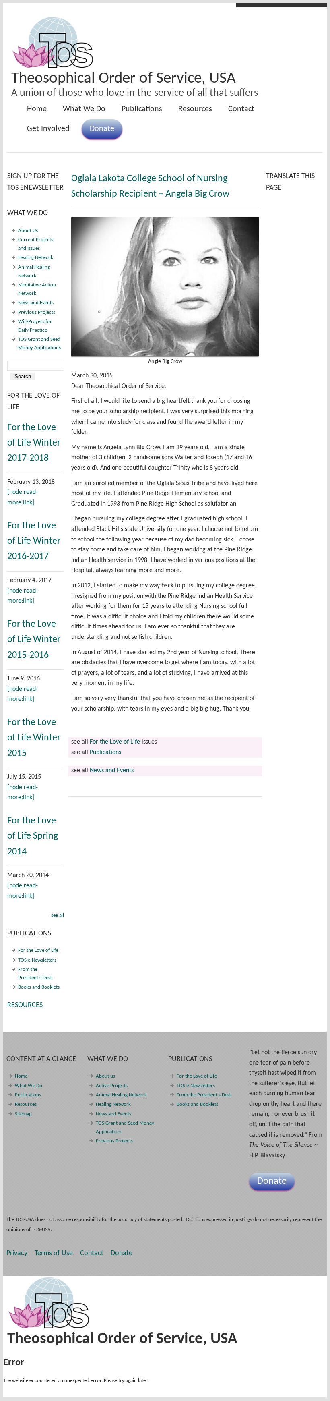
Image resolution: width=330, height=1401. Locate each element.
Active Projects (112, 1085)
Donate (102, 129)
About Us (28, 230)
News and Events (112, 770)
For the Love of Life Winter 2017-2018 (33, 443)
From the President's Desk (204, 1095)
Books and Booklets (39, 987)
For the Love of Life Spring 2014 (32, 836)
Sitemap (23, 1114)
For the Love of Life (115, 742)
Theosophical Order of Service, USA (123, 79)
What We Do (80, 112)
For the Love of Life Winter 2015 (33, 738)
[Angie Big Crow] (165, 286)
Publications (137, 112)
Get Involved (48, 129)
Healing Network (35, 257)
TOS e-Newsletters (37, 960)
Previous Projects (36, 312)
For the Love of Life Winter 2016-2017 (33, 541)
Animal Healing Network (121, 1095)
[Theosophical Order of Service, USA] (53, 66)
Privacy (16, 1253)
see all (57, 915)
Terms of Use (54, 1253)
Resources (195, 109)
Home (37, 109)
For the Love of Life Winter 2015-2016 (33, 640)
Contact (241, 109)
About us (105, 1076)
